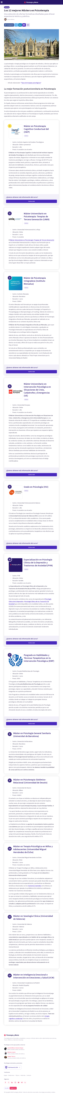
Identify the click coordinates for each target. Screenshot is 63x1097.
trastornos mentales (34, 886)
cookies (53, 1092)
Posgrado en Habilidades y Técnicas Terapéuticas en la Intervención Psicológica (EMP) (39, 658)
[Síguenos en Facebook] (5, 1082)
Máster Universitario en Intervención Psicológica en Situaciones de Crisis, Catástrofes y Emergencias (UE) (37, 389)
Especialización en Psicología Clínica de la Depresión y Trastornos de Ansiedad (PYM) (38, 562)
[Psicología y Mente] (31, 2)
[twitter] (16, 25)
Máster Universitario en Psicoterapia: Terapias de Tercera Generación (32, 240)
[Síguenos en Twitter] (8, 1082)
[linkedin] (20, 25)
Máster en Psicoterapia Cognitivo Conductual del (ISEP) (36, 129)
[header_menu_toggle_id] (1, 2)
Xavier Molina (10, 19)
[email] (24, 25)
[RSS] (25, 1082)
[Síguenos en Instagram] (15, 1082)
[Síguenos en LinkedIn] (12, 1082)
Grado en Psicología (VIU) (36, 487)
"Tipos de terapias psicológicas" (31, 83)
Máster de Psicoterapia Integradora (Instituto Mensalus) (35, 281)
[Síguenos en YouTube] (18, 1082)
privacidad (47, 1092)
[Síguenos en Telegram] (22, 1082)
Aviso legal (41, 1092)
